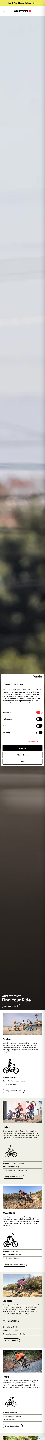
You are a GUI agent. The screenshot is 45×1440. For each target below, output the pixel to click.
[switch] (39, 719)
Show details (33, 741)
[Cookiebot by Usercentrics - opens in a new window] (32, 676)
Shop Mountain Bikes (14, 1264)
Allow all (22, 748)
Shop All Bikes (10, 1006)
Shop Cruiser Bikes (13, 1091)
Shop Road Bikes (12, 1426)
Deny (22, 761)
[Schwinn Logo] (22, 11)
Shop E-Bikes (10, 1340)
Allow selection (22, 755)
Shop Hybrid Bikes (12, 1176)
